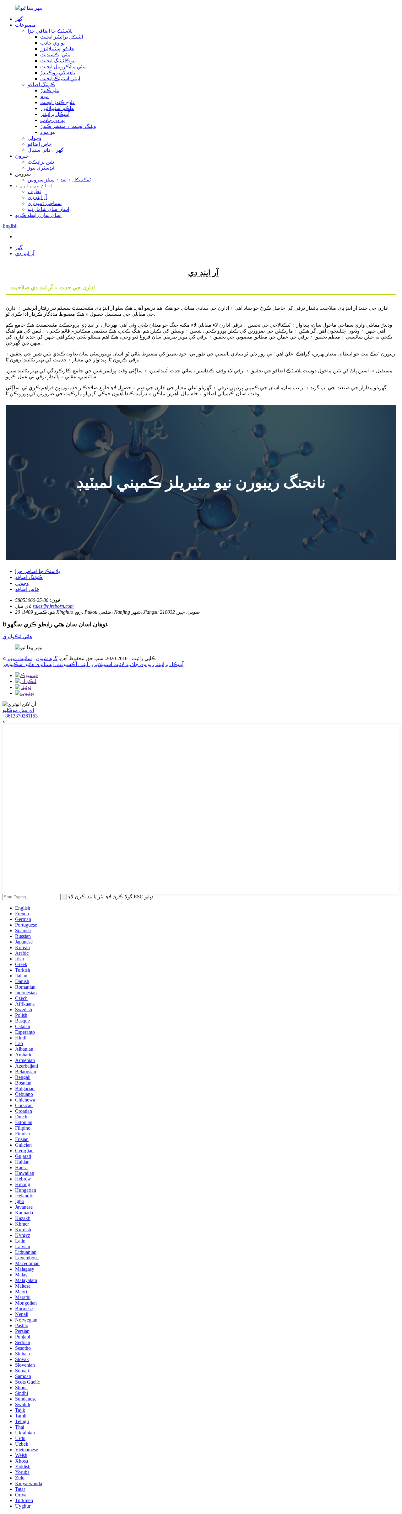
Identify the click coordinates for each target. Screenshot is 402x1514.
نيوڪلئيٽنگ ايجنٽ (58, 60)
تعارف (34, 191)
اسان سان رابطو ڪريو (38, 215)
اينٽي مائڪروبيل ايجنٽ (63, 66)
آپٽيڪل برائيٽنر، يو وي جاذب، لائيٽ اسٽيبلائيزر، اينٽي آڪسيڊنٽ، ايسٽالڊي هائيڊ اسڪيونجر (93, 664)
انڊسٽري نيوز (41, 168)
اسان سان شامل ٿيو (48, 209)
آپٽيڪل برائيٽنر (54, 114)
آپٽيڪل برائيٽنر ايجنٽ (61, 36)
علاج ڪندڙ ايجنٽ (57, 102)
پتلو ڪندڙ (49, 90)
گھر (19, 19)
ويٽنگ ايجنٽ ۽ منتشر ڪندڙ (68, 126)
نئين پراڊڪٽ (41, 162)
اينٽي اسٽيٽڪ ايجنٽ (60, 78)
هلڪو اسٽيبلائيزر (57, 48)
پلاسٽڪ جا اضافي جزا (50, 31)
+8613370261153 (20, 715)
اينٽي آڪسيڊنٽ (56, 54)
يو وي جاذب (52, 42)
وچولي (34, 138)
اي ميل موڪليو (18, 710)
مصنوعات (25, 25)
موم (44, 96)
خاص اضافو (40, 144)
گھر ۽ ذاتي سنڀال (45, 150)
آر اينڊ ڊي (37, 197)
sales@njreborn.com (53, 606)
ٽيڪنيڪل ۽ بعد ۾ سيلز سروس (59, 179)
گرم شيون (46, 658)
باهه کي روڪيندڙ (57, 72)
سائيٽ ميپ (20, 658)
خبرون (22, 156)
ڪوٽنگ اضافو (41, 84)
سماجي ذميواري (45, 203)
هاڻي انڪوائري (17, 636)
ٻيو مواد (48, 132)
